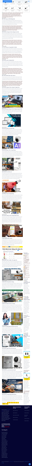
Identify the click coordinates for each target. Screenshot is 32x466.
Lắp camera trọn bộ (16, 415)
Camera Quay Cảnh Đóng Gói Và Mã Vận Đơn (27, 336)
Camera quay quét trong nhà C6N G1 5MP (26, 392)
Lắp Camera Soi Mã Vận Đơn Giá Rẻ (9, 370)
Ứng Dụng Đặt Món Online (7, 238)
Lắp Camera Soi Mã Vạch (7, 171)
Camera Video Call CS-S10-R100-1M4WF (26, 371)
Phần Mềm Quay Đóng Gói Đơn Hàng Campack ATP (12, 109)
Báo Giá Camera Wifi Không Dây (8, 18)
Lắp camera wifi (15, 410)
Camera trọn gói (15, 419)
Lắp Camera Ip (15, 412)
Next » (4, 403)
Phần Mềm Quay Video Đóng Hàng (9, 150)
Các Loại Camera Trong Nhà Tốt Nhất (9, 47)
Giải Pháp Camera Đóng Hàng (8, 193)
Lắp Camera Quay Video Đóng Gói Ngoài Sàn (11, 87)
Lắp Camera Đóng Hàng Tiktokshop (9, 394)
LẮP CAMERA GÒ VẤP (7, 1)
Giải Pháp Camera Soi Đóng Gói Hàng (27, 298)
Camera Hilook (26, 420)
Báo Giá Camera (15, 417)
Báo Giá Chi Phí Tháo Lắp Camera (8, 75)
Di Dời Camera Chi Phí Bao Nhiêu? (27, 282)
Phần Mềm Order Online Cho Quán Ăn (9, 260)
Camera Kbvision (26, 418)
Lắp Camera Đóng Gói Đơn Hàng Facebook (10, 31)
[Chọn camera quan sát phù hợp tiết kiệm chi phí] (29, 6)
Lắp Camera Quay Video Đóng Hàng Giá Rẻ (10, 215)
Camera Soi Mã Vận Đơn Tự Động (8, 303)
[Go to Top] (30, 464)
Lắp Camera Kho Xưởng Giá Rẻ (8, 60)
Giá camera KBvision (26, 416)
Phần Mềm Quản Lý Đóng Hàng (8, 128)
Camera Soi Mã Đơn (26, 317)
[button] (29, 1)
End (7, 403)
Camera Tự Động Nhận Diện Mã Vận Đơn (10, 326)
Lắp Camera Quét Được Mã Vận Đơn (9, 348)
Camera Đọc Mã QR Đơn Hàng (8, 281)
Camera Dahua (26, 412)
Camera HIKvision (26, 410)
